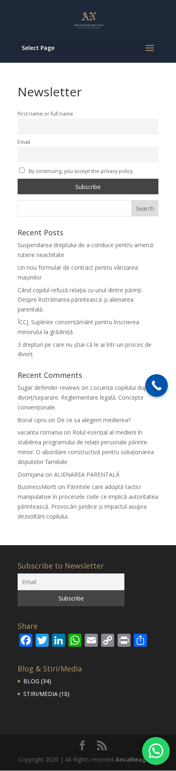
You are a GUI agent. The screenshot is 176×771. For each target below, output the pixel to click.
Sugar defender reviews (49, 387)
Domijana (31, 474)
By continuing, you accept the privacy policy (80, 171)
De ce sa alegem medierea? (94, 420)
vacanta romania (40, 432)
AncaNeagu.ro (136, 759)
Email (24, 142)
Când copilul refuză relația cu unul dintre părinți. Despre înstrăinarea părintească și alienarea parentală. (80, 300)
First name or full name (45, 113)
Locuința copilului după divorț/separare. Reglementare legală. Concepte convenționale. (84, 397)
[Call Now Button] (156, 385)
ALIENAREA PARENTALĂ (87, 474)
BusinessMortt (37, 487)
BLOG (31, 681)
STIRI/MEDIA (40, 694)
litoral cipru (32, 420)
